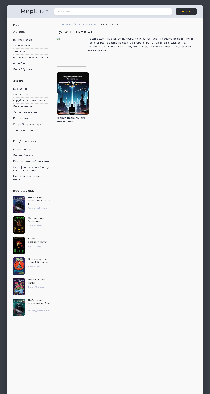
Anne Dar (19, 63)
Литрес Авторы (23, 155)
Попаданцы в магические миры (30, 178)
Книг (34, 11)
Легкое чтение (23, 106)
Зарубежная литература (29, 100)
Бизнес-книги (22, 88)
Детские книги (22, 94)
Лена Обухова (22, 69)
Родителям (20, 118)
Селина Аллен (22, 45)
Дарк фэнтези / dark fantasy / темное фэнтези (31, 169)
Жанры (19, 80)
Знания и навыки (24, 130)
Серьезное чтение (25, 112)
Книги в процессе (25, 149)
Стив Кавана (21, 51)
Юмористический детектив (31, 161)
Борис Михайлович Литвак (31, 57)
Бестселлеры (24, 191)
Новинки (20, 25)
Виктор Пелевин (24, 39)
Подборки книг (26, 141)
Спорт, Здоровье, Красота (30, 124)
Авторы (19, 32)
